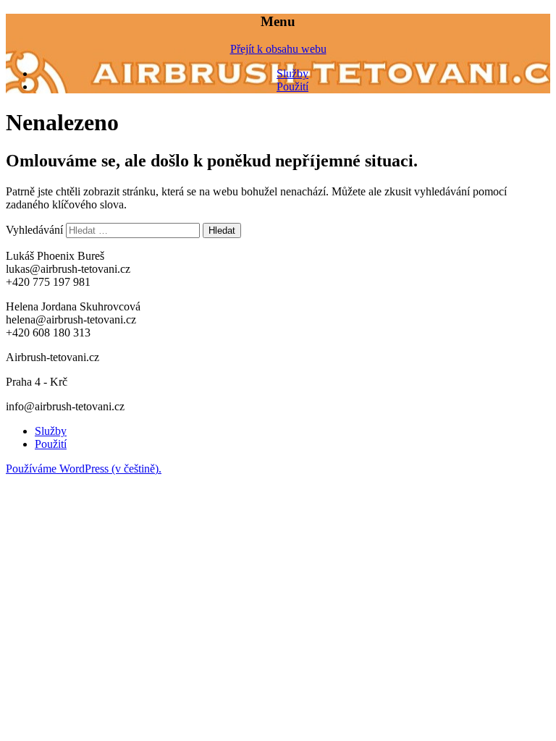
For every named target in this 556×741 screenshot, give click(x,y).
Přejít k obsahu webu (278, 49)
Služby (292, 73)
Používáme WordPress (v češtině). (83, 468)
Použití (292, 86)
